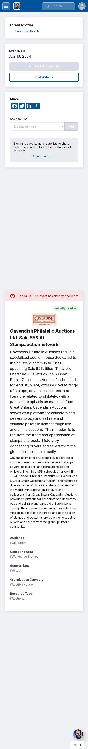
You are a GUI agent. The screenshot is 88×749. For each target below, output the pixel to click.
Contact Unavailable (44, 66)
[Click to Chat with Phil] (78, 734)
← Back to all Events (25, 31)
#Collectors (18, 542)
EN (74, 745)
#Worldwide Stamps (24, 556)
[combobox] (77, 745)
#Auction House (21, 584)
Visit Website (44, 77)
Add (71, 126)
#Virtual (15, 570)
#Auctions (17, 598)
